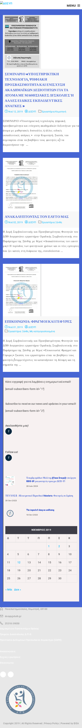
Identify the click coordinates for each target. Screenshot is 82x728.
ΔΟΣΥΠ (32, 111)
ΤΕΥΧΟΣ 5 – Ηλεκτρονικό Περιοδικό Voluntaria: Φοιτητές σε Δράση (39, 495)
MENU (71, 5)
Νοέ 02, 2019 (15, 222)
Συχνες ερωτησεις (10, 657)
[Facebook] (3, 674)
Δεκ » (17, 589)
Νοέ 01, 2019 (15, 327)
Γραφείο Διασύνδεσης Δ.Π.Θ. (16, 634)
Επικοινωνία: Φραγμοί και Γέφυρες (38, 321)
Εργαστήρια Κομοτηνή (54, 111)
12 (18, 562)
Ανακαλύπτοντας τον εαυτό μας (37, 216)
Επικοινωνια (7, 663)
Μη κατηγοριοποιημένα (42, 331)
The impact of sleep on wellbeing (40, 509)
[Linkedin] (11, 674)
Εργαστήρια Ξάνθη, (19, 331)
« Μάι (8, 589)
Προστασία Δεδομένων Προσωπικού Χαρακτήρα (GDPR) (31, 640)
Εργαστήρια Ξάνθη (52, 222)
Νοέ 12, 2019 (15, 111)
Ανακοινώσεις (7, 651)
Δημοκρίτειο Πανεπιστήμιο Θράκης (19, 628)
